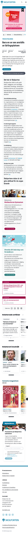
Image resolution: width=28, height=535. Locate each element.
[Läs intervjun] (10, 355)
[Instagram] (13, 514)
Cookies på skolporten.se (9, 525)
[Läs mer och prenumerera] (10, 397)
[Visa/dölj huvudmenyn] (26, 2)
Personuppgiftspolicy (8, 527)
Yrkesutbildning (18, 34)
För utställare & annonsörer (10, 490)
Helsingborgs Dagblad (22, 52)
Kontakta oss (6, 510)
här (16, 120)
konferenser (11, 158)
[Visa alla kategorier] (17, 319)
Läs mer (4, 383)
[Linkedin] (15, 308)
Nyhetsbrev (5, 473)
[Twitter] (18, 308)
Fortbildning (5, 483)
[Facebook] (11, 308)
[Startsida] (3, 34)
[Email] (21, 308)
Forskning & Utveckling (8, 487)
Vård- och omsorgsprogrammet (11, 300)
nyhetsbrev (14, 109)
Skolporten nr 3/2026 (7, 411)
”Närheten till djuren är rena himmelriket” (9, 323)
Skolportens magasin (8, 476)
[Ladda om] (23, 315)
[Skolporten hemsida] (8, 2)
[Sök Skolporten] (22, 2)
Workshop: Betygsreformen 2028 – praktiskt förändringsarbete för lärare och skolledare (13, 286)
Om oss (4, 492)
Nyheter (9, 34)
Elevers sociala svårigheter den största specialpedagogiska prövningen (10, 366)
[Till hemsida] (10, 520)
